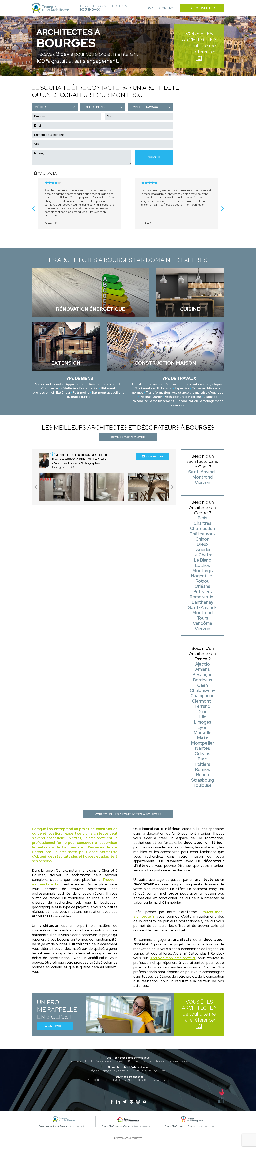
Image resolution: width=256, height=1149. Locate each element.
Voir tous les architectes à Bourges (128, 814)
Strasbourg (172, 1061)
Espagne (106, 1070)
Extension (164, 388)
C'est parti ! (55, 1026)
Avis (150, 8)
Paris (70, 1061)
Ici (199, 58)
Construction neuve (147, 384)
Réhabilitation (187, 401)
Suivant (154, 157)
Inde (144, 1070)
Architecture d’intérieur (183, 397)
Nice (150, 1061)
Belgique (94, 1070)
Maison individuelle (49, 384)
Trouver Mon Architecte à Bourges (53, 1126)
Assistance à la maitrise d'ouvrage (198, 392)
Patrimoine (81, 392)
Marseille (88, 1061)
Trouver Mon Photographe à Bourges (180, 1126)
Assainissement (162, 401)
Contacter (154, 456)
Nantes (160, 1061)
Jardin (158, 397)
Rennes (184, 1061)
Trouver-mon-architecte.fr (173, 958)
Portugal (153, 1070)
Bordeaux (133, 1061)
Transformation (158, 392)
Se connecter (202, 8)
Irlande (135, 1070)
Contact (167, 8)
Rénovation (173, 384)
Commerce (49, 388)
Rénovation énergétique (203, 384)
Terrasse (198, 388)
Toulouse (120, 1061)
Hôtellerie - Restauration (79, 388)
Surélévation (145, 388)
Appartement (76, 384)
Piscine (145, 397)
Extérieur (63, 392)
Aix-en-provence (104, 1061)
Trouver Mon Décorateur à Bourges (116, 1126)
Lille (143, 1061)
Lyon (78, 1061)
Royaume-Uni (121, 1070)
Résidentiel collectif (104, 384)
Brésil (164, 1070)
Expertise (182, 388)
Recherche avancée (128, 437)
